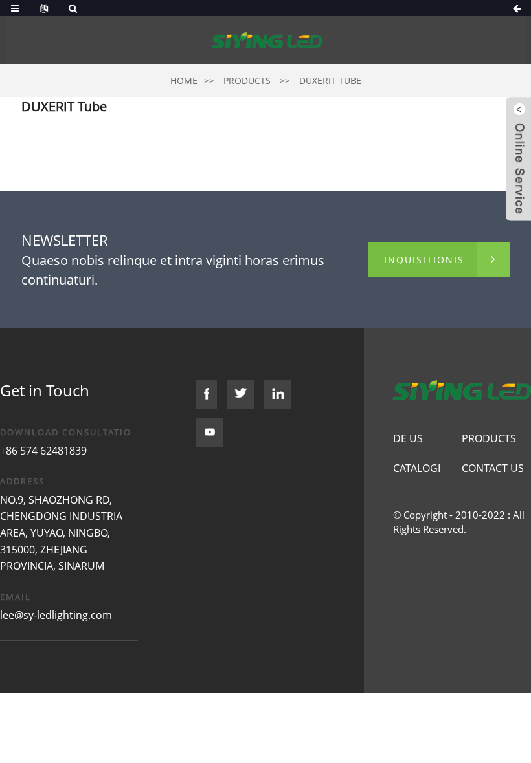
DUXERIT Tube (330, 80)
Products (247, 80)
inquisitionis (424, 259)
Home (184, 80)
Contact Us (493, 468)
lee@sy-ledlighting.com (56, 615)
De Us (408, 438)
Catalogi (416, 468)
